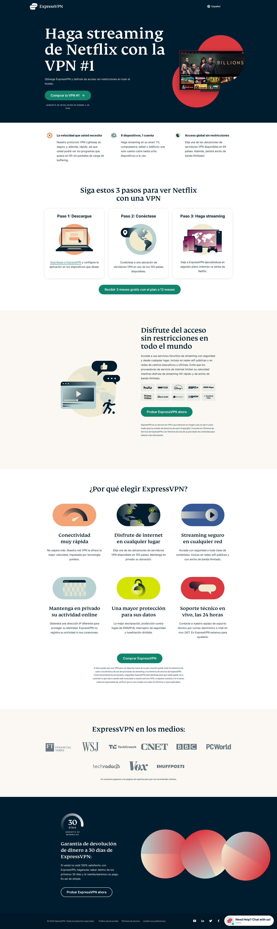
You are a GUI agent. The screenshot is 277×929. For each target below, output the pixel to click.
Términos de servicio (130, 921)
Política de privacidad (108, 921)
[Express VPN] (46, 6)
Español (215, 6)
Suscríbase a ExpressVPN (65, 262)
